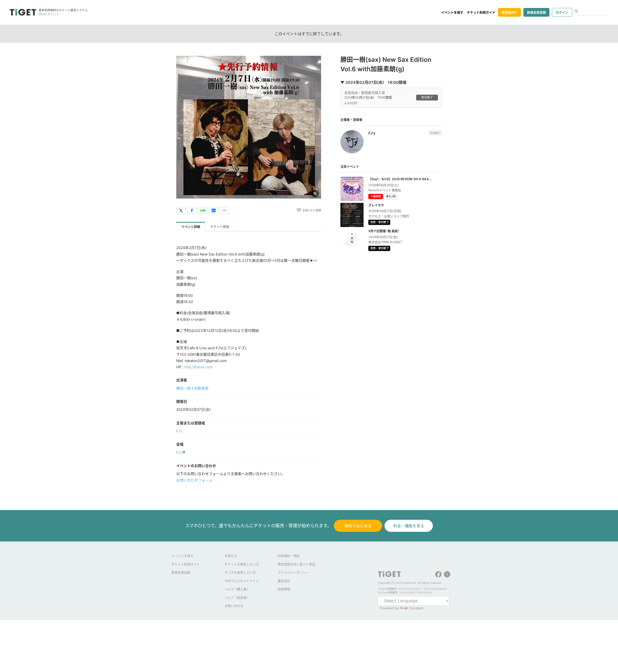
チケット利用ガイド (481, 12)
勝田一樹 (183, 388)
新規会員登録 (536, 12)
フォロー (435, 132)
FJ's (179, 431)
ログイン (562, 12)
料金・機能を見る (408, 525)
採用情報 (284, 589)
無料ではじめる (358, 525)
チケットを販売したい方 (242, 564)
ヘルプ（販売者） (237, 597)
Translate (416, 608)
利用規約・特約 (289, 556)
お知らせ (231, 556)
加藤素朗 (201, 388)
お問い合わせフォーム (194, 480)
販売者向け (509, 12)
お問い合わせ (234, 606)
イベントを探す (452, 12)
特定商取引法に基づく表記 (296, 564)
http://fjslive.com (198, 367)
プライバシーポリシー (293, 572)
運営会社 (284, 581)
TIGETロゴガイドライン (242, 581)
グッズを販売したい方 (240, 572)
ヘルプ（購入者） (237, 589)
